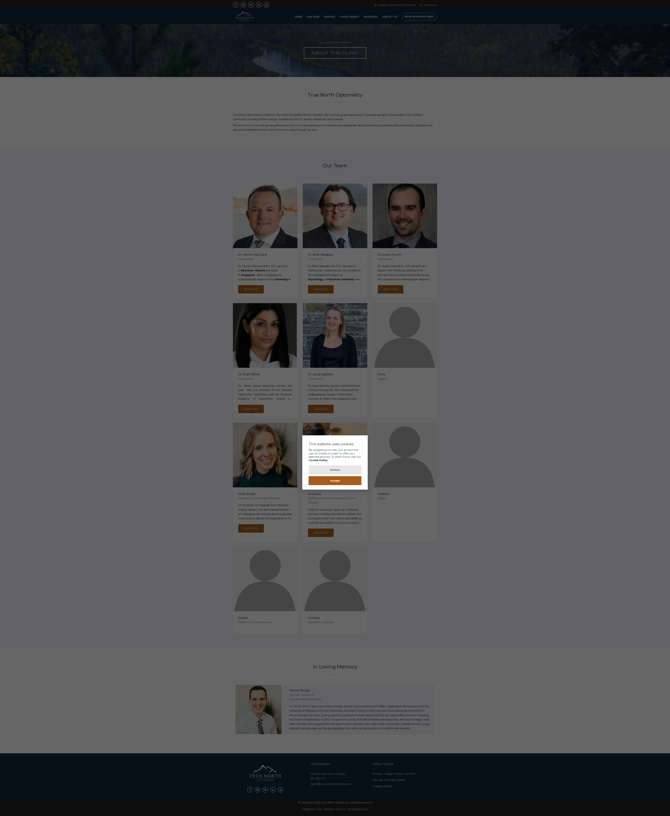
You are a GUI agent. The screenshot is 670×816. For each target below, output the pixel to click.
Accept (335, 480)
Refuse (335, 469)
